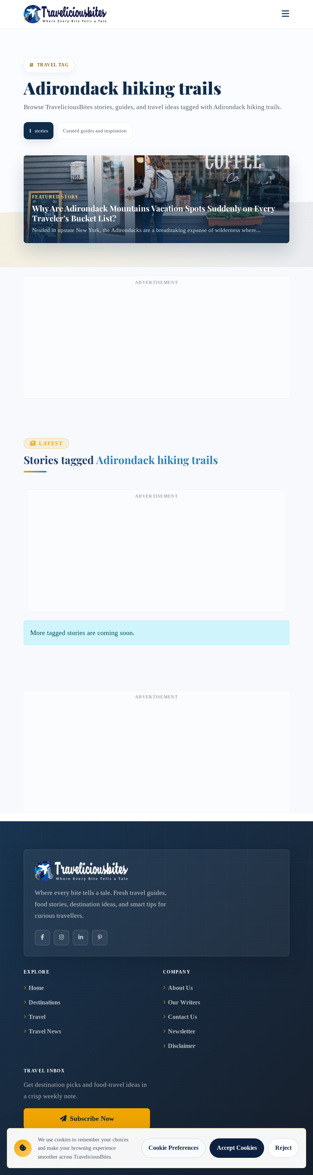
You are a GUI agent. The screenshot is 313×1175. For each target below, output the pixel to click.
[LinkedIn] (80, 937)
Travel (37, 1017)
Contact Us (182, 1017)
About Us (180, 988)
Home (36, 988)
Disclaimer (181, 1046)
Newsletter (181, 1031)
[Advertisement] (156, 340)
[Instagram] (61, 937)
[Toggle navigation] (285, 14)
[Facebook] (42, 937)
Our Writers (184, 1002)
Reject (283, 1147)
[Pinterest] (99, 937)
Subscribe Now (92, 1118)
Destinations (44, 1002)
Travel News (45, 1031)
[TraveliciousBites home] (156, 871)
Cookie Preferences (173, 1147)
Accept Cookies (237, 1147)
